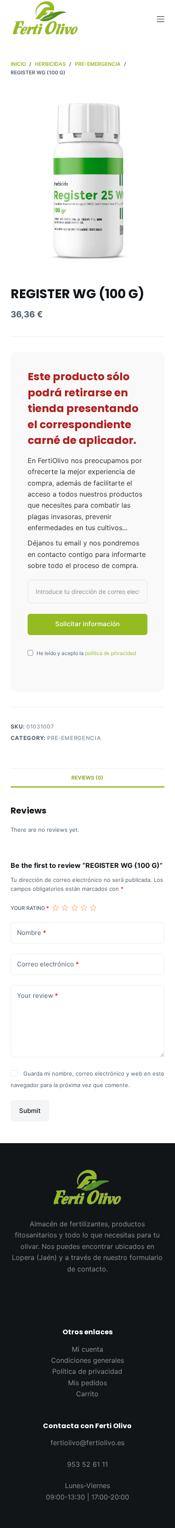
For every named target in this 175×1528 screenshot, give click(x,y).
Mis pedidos (87, 1382)
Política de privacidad (87, 1371)
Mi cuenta (87, 1349)
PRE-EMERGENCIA (74, 737)
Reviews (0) (87, 777)
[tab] (88, 777)
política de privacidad (110, 653)
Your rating (30, 908)
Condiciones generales (87, 1360)
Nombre (31, 933)
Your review (37, 995)
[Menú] (160, 19)
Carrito (87, 1394)
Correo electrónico (48, 964)
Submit (30, 1111)
